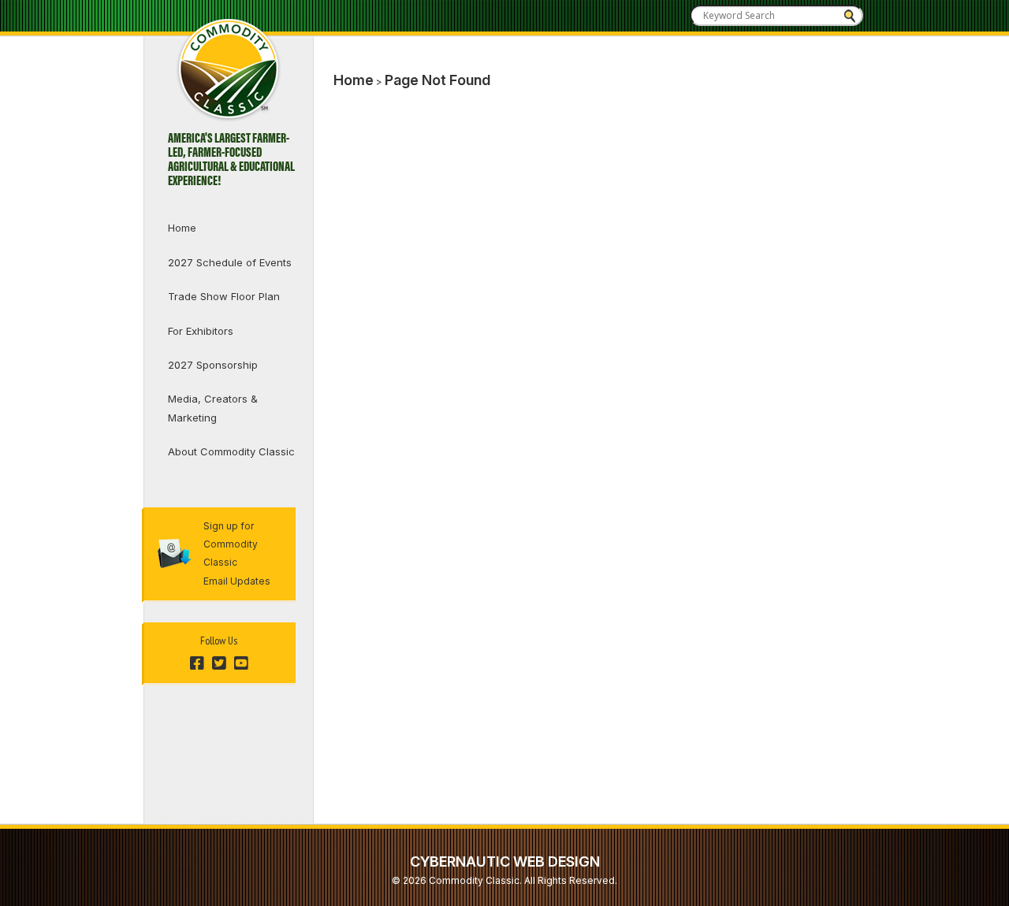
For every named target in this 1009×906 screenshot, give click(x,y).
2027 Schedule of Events (230, 262)
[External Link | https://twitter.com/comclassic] (219, 664)
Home (182, 227)
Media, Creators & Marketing (213, 407)
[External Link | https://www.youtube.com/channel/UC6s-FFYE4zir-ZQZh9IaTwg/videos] (241, 664)
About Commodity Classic (231, 451)
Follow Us (218, 640)
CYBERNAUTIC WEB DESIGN (505, 861)
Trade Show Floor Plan (224, 296)
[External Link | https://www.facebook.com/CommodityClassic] (197, 664)
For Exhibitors (200, 331)
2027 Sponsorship (213, 364)
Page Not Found (437, 80)
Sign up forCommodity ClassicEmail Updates (236, 553)
